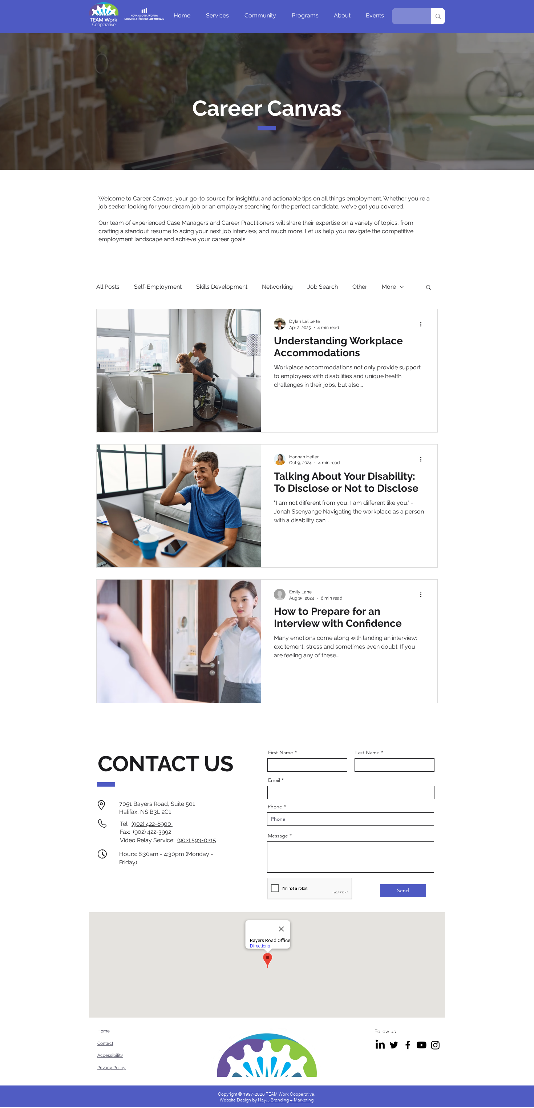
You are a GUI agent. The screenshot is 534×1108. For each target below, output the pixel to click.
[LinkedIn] (380, 1045)
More (389, 286)
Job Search (322, 286)
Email (274, 780)
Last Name (367, 752)
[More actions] (423, 324)
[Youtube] (421, 1045)
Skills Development (221, 286)
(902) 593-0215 (196, 840)
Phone (275, 806)
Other (359, 286)
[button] (217, 15)
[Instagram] (435, 1045)
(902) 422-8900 (152, 823)
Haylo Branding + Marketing (285, 1100)
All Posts (108, 286)
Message (278, 835)
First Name (280, 752)
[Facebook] (407, 1045)
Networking (277, 286)
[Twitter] (394, 1045)
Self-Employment (158, 286)
